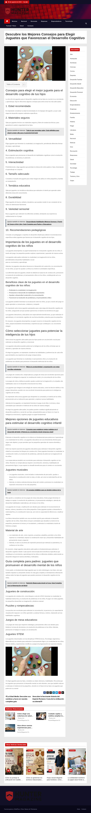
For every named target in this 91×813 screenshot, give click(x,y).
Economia (34, 21)
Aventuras (73, 63)
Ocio (71, 147)
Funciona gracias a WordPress (12, 809)
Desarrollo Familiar (76, 79)
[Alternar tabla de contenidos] (23, 84)
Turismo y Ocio (11, 25)
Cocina (72, 71)
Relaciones (73, 155)
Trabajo (72, 172)
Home (78, 809)
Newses (27, 809)
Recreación (73, 151)
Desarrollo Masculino (76, 88)
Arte (71, 54)
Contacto (31, 25)
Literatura (73, 130)
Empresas (44, 21)
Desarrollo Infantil (75, 84)
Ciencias (73, 67)
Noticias (14, 21)
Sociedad (73, 164)
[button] (86, 23)
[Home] (7, 21)
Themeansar (34, 809)
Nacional (24, 21)
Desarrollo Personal (76, 92)
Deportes (73, 75)
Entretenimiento (75, 113)
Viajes (72, 180)
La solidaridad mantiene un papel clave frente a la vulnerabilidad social (77, 780)
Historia (72, 121)
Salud (22, 25)
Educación (73, 100)
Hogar (72, 126)
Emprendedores (56, 21)
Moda (72, 134)
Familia (72, 117)
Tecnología (69, 21)
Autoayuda (73, 58)
